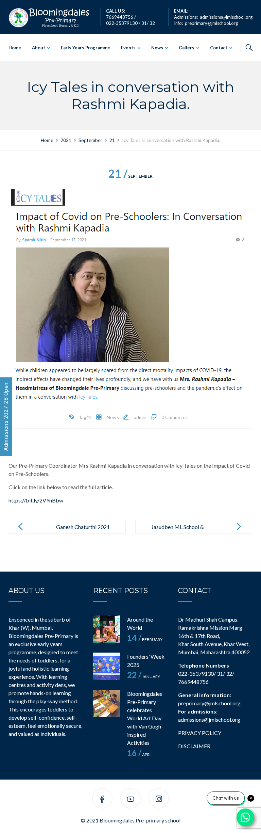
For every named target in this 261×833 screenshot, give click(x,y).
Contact (218, 47)
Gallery (186, 47)
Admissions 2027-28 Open (6, 416)
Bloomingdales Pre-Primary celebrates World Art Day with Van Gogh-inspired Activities (145, 718)
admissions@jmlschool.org (226, 17)
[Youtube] (130, 799)
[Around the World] (106, 629)
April (140, 754)
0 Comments (175, 417)
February (144, 639)
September (130, 176)
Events (128, 47)
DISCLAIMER (194, 746)
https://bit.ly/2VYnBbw (35, 500)
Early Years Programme (85, 47)
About (38, 47)
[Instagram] (159, 799)
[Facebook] (102, 799)
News (157, 47)
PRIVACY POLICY (199, 733)
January (143, 676)
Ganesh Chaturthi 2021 (83, 527)
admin (140, 417)
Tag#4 (85, 417)
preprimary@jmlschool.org (211, 23)
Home (14, 47)
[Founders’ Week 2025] (106, 666)
